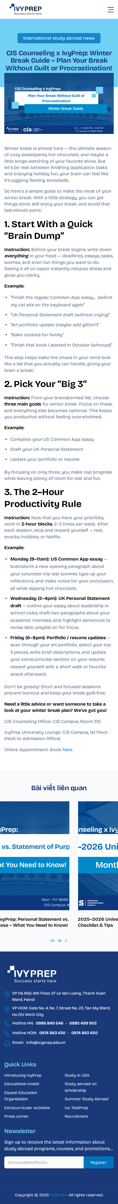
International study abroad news (59, 38)
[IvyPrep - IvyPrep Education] (33, 9)
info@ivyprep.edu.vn (46, 1042)
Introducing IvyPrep (23, 1075)
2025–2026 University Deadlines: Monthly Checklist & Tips (52, 922)
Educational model (21, 1083)
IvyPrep (57, 1195)
